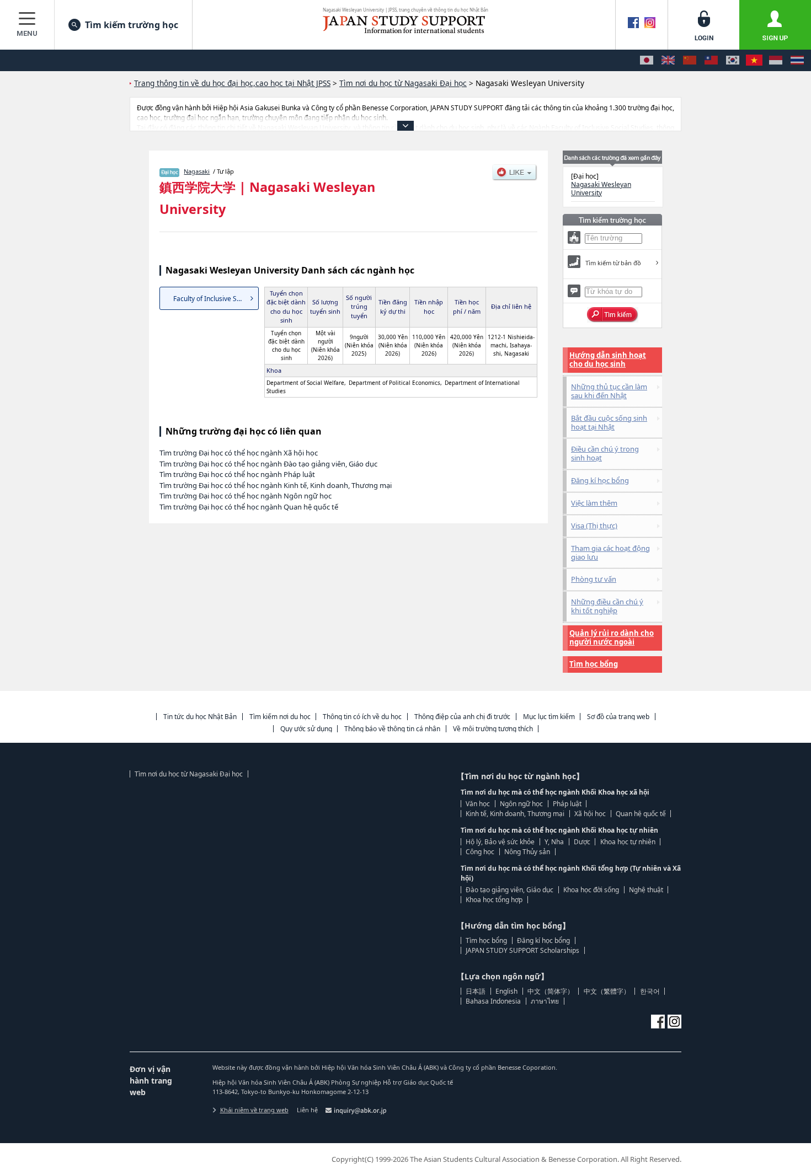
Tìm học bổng (593, 664)
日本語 (475, 991)
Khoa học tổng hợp (494, 899)
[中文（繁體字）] (711, 60)
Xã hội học (590, 813)
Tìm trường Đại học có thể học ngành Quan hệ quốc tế (248, 507)
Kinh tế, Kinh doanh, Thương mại (515, 813)
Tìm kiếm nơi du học (280, 716)
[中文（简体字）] (689, 60)
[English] (668, 60)
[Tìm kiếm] (612, 315)
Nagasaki (197, 171)
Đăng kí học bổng (600, 480)
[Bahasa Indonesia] (775, 60)
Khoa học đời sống (591, 889)
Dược (582, 841)
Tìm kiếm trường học (131, 25)
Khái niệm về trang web (254, 1110)
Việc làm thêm (594, 503)
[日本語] (646, 60)
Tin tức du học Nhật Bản (200, 716)
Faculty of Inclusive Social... (214, 298)
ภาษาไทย (545, 1001)
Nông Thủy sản (527, 851)
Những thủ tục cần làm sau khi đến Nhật (609, 391)
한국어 (650, 991)
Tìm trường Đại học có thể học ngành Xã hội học (238, 453)
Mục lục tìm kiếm (549, 716)
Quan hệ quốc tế (641, 813)
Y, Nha (554, 841)
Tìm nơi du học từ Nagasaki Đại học (189, 774)
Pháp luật (567, 803)
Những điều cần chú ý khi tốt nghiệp (607, 606)
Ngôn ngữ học (521, 803)
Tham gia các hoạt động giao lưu (610, 552)
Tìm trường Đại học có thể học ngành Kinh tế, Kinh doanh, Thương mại (275, 485)
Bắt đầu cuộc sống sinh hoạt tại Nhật (609, 422)
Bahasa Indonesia (493, 1001)
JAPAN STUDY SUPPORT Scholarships (522, 950)
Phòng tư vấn (593, 579)
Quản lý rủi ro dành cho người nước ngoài (611, 637)
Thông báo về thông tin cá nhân (392, 728)
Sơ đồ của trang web (618, 716)
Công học (480, 851)
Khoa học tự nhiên (627, 841)
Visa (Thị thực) (594, 525)
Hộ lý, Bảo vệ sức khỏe (500, 841)
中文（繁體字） (607, 991)
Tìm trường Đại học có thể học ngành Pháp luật (237, 474)
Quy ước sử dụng (306, 728)
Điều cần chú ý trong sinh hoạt (605, 453)
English (506, 991)
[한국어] (732, 60)
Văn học (478, 803)
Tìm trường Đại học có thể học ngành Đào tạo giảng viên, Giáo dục (268, 464)
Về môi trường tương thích (493, 728)
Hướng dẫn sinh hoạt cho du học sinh (607, 359)
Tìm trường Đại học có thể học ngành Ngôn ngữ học (245, 496)
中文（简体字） (550, 991)
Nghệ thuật (646, 889)
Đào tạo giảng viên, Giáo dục (509, 889)
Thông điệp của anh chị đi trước (462, 716)
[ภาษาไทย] (797, 60)
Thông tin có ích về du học (362, 716)
